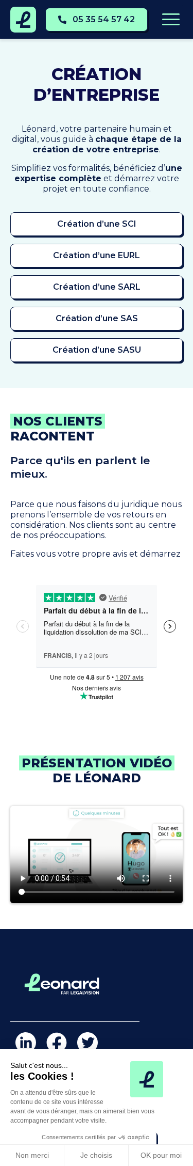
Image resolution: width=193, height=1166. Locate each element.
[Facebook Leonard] (56, 1042)
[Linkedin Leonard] (25, 1042)
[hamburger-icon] (170, 20)
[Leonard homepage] (23, 20)
